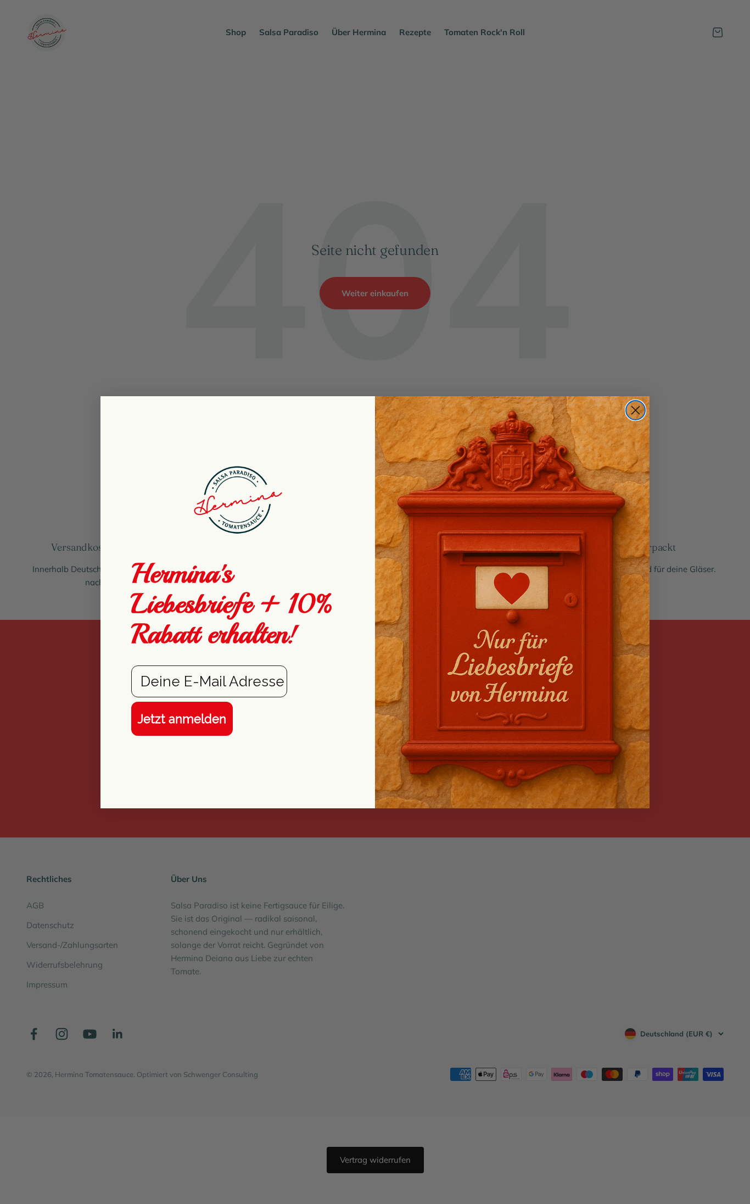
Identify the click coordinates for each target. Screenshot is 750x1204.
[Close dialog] (635, 410)
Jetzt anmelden (182, 719)
